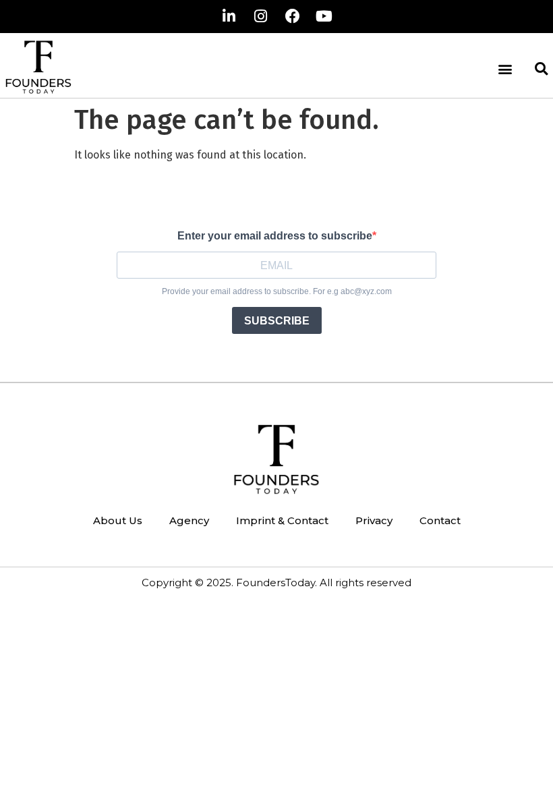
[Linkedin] (229, 16)
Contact (440, 520)
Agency (189, 520)
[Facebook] (293, 16)
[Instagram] (261, 16)
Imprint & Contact (282, 520)
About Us (117, 520)
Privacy (373, 520)
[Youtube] (324, 16)
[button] (505, 69)
